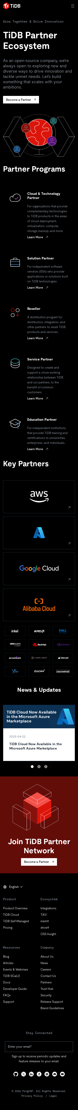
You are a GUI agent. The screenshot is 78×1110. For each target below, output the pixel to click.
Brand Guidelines (52, 1008)
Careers (46, 969)
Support (8, 1001)
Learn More (35, 237)
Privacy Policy (32, 1095)
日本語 (10, 895)
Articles (8, 963)
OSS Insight (48, 934)
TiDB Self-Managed (16, 921)
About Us (47, 956)
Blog (6, 956)
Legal (53, 1095)
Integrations (48, 908)
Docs (6, 982)
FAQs (7, 995)
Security (46, 995)
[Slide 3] (45, 766)
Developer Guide (15, 989)
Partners (46, 982)
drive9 (45, 927)
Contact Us (48, 976)
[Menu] (73, 5)
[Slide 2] (39, 766)
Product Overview (15, 908)
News (44, 963)
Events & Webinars (15, 969)
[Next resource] (50, 766)
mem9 (45, 921)
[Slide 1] (32, 766)
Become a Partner (18, 100)
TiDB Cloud (11, 915)
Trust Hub (47, 989)
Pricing (7, 927)
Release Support (52, 1001)
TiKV (44, 915)
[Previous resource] (27, 766)
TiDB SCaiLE (11, 976)
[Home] (11, 5)
